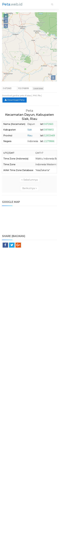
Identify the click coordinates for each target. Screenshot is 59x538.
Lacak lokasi (38, 88)
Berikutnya (29, 188)
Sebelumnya (30, 179)
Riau (29, 135)
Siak (29, 129)
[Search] (52, 4)
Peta (12, 4)
